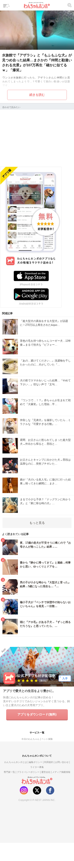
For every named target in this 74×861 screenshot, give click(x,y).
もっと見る (37, 522)
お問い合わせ (62, 762)
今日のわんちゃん (30, 739)
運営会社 (45, 772)
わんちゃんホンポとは (15, 762)
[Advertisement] (37, 137)
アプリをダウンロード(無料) (37, 714)
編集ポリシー (35, 762)
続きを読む (37, 94)
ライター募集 (37, 767)
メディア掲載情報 (61, 772)
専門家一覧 (9, 772)
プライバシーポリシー (28, 772)
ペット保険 (47, 739)
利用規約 (48, 762)
